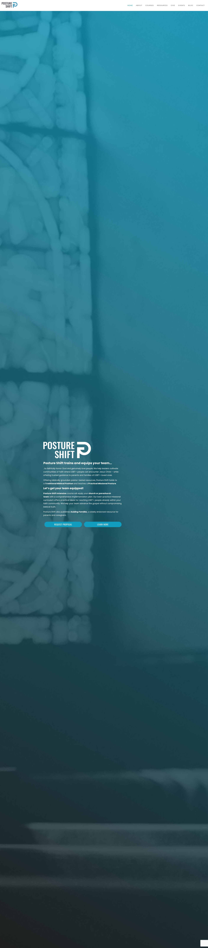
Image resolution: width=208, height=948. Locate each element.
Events (181, 5)
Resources (162, 5)
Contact (200, 5)
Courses (149, 5)
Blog (190, 5)
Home (130, 5)
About (139, 5)
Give (173, 5)
